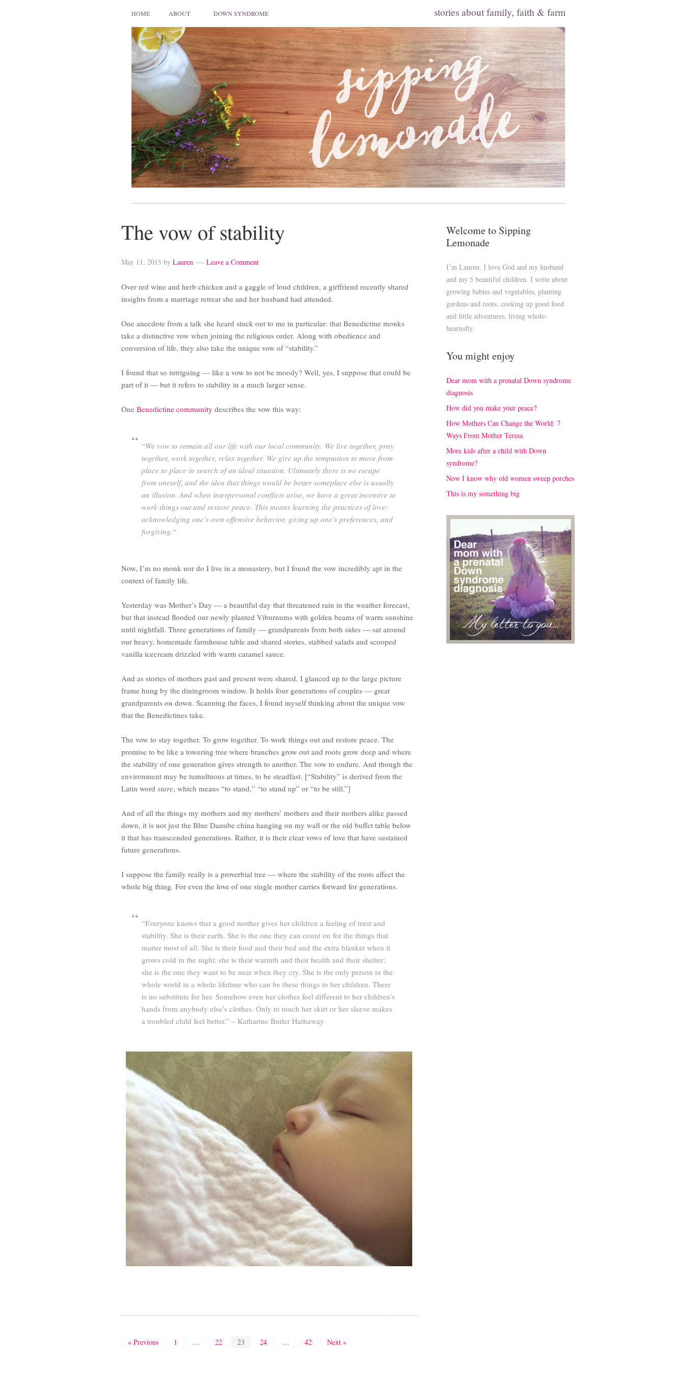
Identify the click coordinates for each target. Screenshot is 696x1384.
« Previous (143, 1342)
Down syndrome (241, 13)
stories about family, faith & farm (500, 12)
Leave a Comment (232, 262)
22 (218, 1342)
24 (263, 1342)
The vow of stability (203, 231)
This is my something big (483, 493)
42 (308, 1342)
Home (140, 13)
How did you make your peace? (491, 408)
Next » (336, 1342)
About (179, 13)
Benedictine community (174, 409)
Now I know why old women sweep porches (510, 478)
